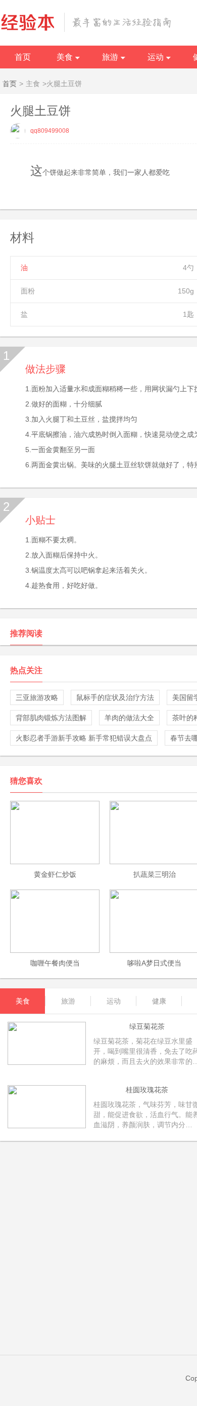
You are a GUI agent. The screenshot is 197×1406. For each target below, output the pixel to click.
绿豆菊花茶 (147, 1026)
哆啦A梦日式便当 (154, 963)
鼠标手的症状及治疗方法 (115, 697)
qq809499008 (49, 130)
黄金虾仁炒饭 (55, 874)
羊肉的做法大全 (129, 718)
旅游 (110, 57)
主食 (33, 84)
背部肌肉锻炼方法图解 (51, 718)
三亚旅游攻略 (37, 697)
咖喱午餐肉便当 (55, 963)
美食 (65, 57)
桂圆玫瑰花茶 (147, 1090)
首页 (23, 57)
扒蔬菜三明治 (154, 874)
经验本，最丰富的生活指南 (86, 22)
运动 (155, 57)
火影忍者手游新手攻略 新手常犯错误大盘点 (84, 738)
